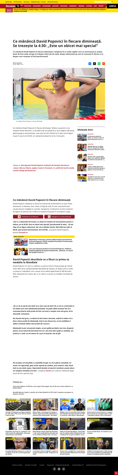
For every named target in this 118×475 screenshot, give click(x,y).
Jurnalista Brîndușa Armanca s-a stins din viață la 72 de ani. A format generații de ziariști (18, 452)
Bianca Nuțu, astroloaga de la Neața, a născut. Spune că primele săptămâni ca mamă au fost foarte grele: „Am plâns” (45, 413)
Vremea (81, 6)
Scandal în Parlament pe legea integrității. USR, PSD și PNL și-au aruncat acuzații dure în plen (18, 413)
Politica (27, 6)
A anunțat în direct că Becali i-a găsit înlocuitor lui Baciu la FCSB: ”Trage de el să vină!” (45, 452)
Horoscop (26, 2)
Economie (46, 6)
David (48, 371)
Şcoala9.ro (23, 232)
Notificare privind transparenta (96, 465)
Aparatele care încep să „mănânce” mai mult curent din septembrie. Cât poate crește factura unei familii (18, 433)
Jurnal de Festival (53, 2)
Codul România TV (78, 465)
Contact (41, 465)
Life (95, 6)
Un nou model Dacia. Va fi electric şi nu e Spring (99, 432)
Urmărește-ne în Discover (30, 217)
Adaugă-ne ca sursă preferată (61, 217)
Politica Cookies (17, 465)
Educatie (63, 6)
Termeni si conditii (31, 465)
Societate (37, 6)
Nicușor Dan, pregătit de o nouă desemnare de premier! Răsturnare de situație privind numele (72, 452)
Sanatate (73, 6)
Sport (101, 6)
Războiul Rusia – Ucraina (38, 2)
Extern (89, 6)
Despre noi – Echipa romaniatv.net (58, 465)
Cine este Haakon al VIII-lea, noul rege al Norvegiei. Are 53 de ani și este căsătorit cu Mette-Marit (43, 387)
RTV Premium (18, 2)
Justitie (55, 6)
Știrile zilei (9, 2)
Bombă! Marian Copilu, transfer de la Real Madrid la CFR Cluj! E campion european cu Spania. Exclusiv (43, 393)
